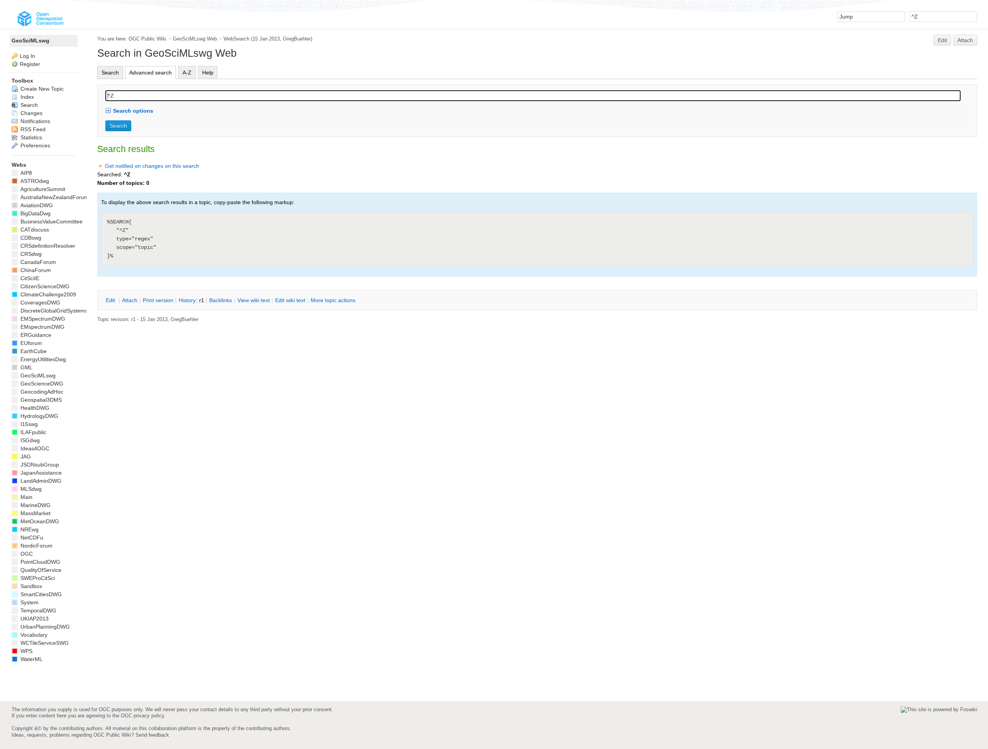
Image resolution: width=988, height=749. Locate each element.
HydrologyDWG (38, 416)
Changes (30, 113)
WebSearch (236, 39)
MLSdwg (30, 489)
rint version (158, 300)
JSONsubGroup (39, 465)
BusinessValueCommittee (51, 221)
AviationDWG (36, 205)
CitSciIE (29, 278)
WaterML (30, 659)
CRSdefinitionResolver (47, 246)
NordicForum (35, 546)
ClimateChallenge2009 (47, 294)
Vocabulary (33, 635)
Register (30, 64)
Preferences (34, 145)
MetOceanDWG (39, 521)
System (29, 602)
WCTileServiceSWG (44, 643)
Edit (942, 40)
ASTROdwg (34, 181)
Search (110, 72)
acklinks (220, 300)
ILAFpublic (32, 432)
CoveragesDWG (39, 302)
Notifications (34, 121)
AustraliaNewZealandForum (54, 197)
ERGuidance (35, 335)
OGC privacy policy (142, 716)
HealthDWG (34, 408)
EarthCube (33, 351)
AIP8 (25, 173)
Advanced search (150, 72)
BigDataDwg (35, 213)
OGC (26, 554)
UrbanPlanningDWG (44, 627)
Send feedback (152, 735)
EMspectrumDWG (41, 327)
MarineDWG (35, 505)
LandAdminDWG (40, 481)
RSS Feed (32, 129)
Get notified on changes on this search (152, 166)
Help (207, 72)
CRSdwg (30, 254)
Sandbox (30, 586)
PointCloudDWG (39, 562)
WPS (25, 651)
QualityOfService (40, 570)
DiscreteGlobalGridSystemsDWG (60, 311)
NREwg (29, 529)
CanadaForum (37, 262)
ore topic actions (333, 300)
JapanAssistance (40, 473)
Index (26, 97)
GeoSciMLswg (30, 40)
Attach (965, 40)
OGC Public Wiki (147, 39)
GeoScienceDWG (41, 383)
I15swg (28, 424)
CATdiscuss (34, 230)
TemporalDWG (37, 610)
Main (25, 497)
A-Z (187, 72)
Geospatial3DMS (40, 400)
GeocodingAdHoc (41, 392)
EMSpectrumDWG (42, 319)
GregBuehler (297, 39)
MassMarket (35, 513)
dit (111, 300)
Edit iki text (290, 300)
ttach (129, 300)
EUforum (30, 343)
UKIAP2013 (34, 618)
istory (187, 300)
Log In (27, 56)
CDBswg (30, 238)
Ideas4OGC (34, 448)
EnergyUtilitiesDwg (42, 359)
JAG (25, 456)
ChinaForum (35, 270)
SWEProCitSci (37, 578)
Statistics (30, 137)
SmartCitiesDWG (40, 594)
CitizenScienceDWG (44, 286)
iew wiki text (253, 300)
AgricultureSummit (42, 189)
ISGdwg (29, 440)
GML (25, 367)
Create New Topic (41, 89)
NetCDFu (31, 537)
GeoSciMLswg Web (195, 39)
